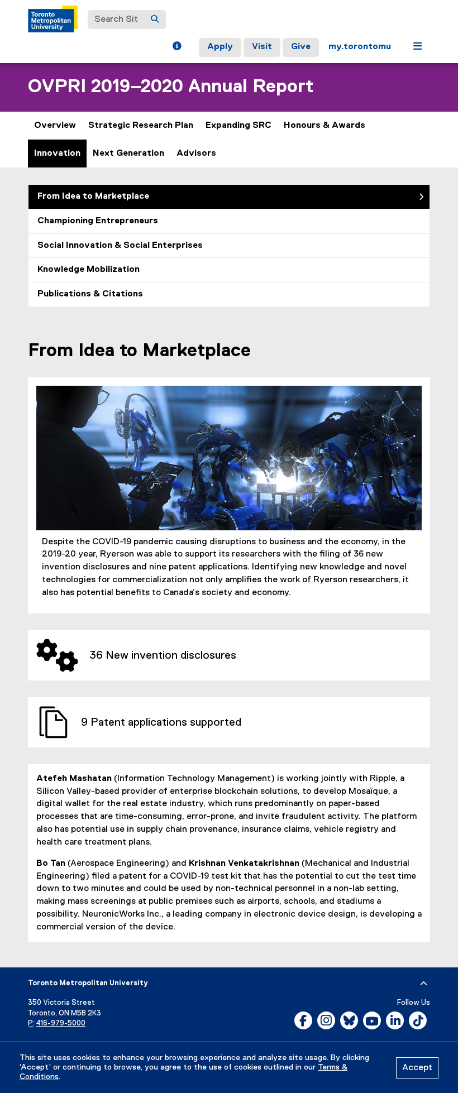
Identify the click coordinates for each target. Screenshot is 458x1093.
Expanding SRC (238, 125)
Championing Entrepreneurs (97, 221)
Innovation (57, 153)
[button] (176, 47)
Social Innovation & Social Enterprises (120, 245)
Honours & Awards (324, 125)
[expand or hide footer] (423, 983)
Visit (262, 46)
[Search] (155, 19)
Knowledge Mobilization (88, 269)
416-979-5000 (60, 1023)
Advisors (196, 153)
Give (301, 46)
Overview (55, 125)
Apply (220, 46)
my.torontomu (359, 46)
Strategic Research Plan (140, 125)
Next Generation (128, 153)
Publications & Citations (90, 294)
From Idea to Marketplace (93, 196)
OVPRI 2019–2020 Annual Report (170, 87)
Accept (417, 1067)
